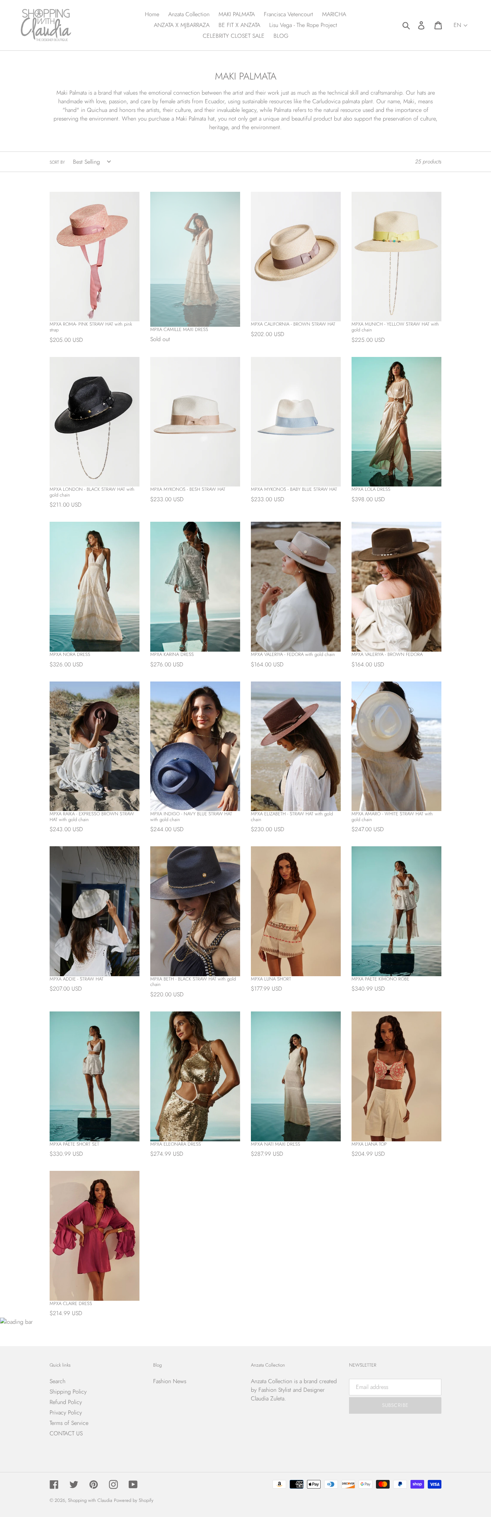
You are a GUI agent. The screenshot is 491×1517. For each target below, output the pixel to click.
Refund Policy (66, 1402)
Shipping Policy (68, 1391)
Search (57, 1381)
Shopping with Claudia (90, 1500)
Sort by (57, 162)
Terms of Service (69, 1423)
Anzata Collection (271, 1381)
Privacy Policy (66, 1412)
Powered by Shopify (133, 1500)
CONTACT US (66, 1433)
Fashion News (169, 1381)
